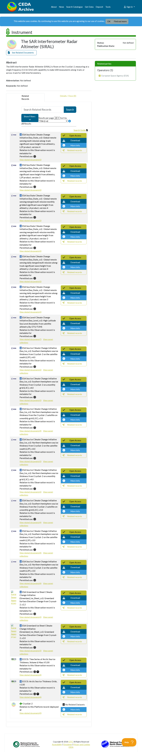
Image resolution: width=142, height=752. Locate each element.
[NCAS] (26, 744)
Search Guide (80, 130)
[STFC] (115, 744)
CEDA (71, 747)
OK (108, 21)
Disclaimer (68, 744)
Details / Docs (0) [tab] (68, 96)
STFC (71, 742)
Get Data (89, 7)
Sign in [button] (129, 7)
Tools (108, 7)
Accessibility (57, 744)
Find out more (120, 21)
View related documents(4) (30, 431)
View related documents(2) (30, 160)
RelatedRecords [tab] (25, 97)
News (61, 7)
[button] (21, 52)
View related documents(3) (30, 617)
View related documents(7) (30, 339)
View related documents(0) (30, 713)
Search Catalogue (74, 7)
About (54, 7)
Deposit (99, 7)
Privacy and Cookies (81, 744)
